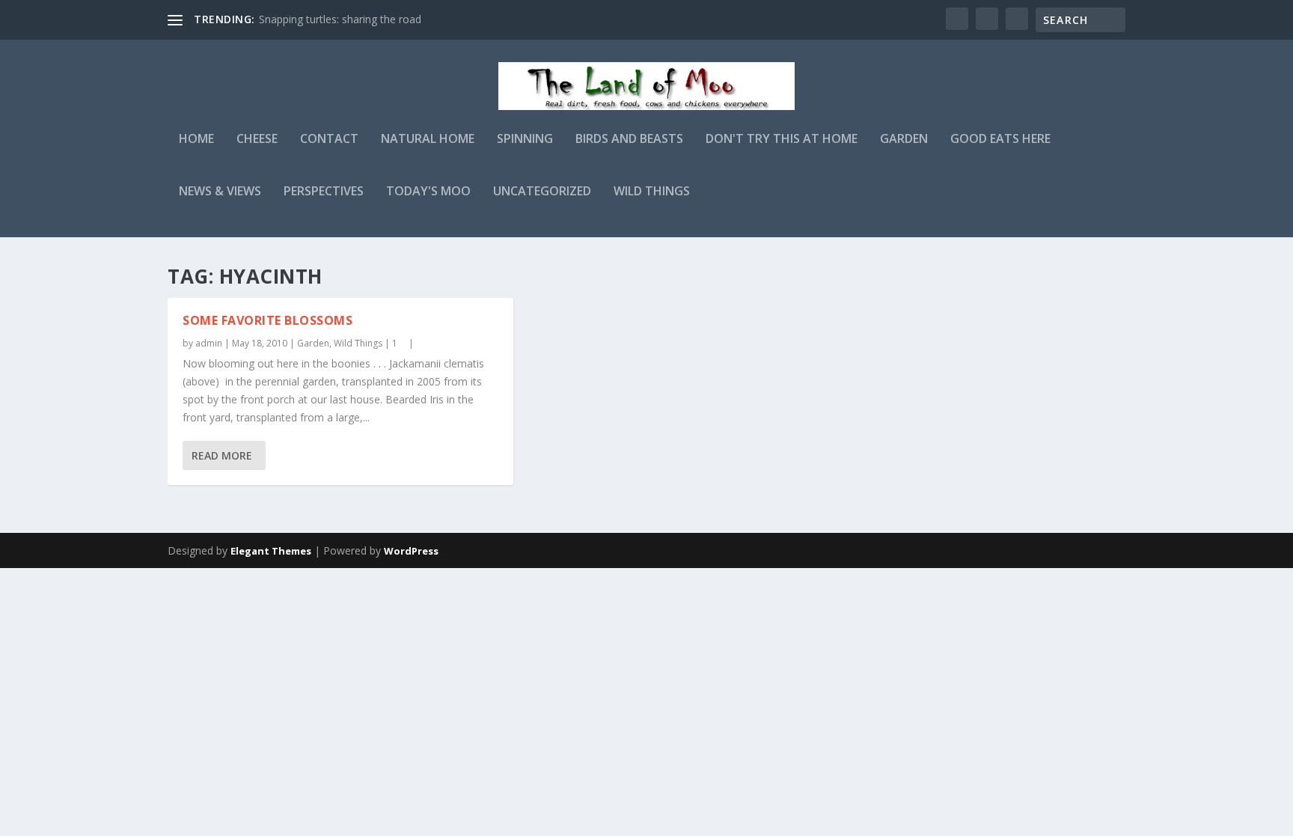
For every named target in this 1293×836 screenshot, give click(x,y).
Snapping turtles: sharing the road (340, 19)
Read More (222, 455)
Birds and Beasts (629, 139)
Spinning (525, 139)
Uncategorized (542, 192)
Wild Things (652, 192)
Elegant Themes (270, 551)
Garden (904, 139)
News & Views (220, 192)
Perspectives (324, 192)
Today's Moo (428, 192)
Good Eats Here (1000, 139)
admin (208, 343)
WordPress (411, 551)
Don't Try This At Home (782, 139)
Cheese (257, 139)
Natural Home (427, 139)
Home (196, 139)
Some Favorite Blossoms (267, 320)
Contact (329, 139)
